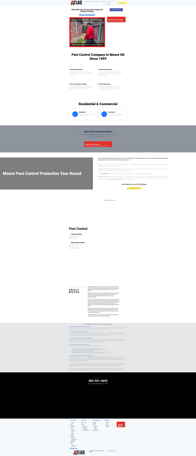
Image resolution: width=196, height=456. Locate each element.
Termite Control (95, 1)
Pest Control (87, 1)
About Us (109, 1)
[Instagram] (100, 412)
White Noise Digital (112, 450)
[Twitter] (91, 412)
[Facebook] (87, 412)
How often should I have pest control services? (79, 331)
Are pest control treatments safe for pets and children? (80, 338)
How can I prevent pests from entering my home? (79, 344)
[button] (98, 326)
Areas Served (102, 1)
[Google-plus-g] (96, 412)
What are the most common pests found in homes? (79, 326)
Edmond (116, 179)
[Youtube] (104, 412)
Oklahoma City (112, 179)
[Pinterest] (108, 412)
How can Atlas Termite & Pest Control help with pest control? (81, 355)
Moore (108, 179)
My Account (108, 4)
